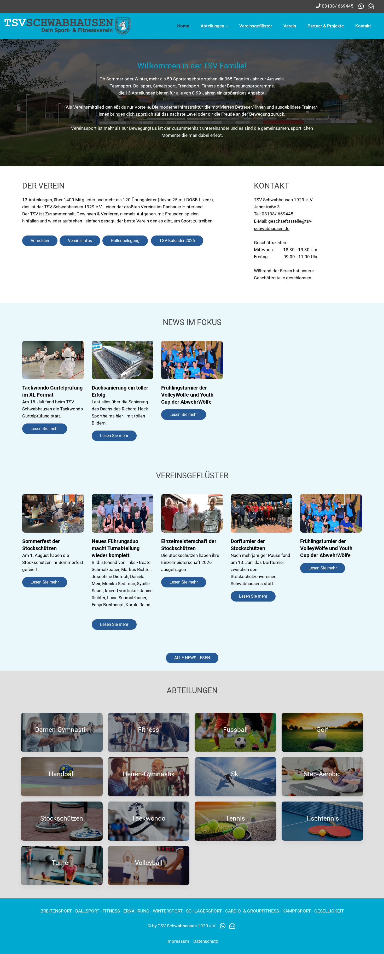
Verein (289, 25)
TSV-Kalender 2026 (177, 240)
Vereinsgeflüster (255, 25)
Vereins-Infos (80, 240)
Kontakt (363, 25)
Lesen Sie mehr (45, 428)
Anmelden (40, 240)
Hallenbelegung (125, 240)
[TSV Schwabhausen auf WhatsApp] (362, 6)
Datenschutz (205, 941)
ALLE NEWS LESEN (192, 657)
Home (183, 25)
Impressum (177, 941)
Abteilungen (212, 25)
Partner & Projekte (325, 25)
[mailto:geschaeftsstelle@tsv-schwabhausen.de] (370, 6)
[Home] (68, 25)
